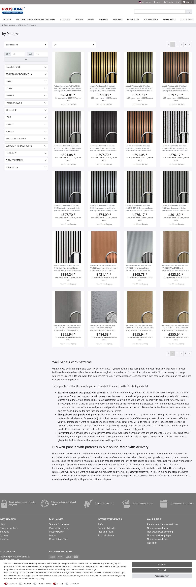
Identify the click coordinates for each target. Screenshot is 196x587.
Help (2, 524)
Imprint (52, 535)
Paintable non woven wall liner (162, 524)
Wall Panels (65, 19)
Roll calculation (106, 535)
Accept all (162, 564)
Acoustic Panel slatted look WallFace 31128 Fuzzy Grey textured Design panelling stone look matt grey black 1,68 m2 (176, 208)
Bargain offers (187, 19)
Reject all (162, 570)
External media (44, 583)
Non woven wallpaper (158, 528)
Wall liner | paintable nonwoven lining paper (35, 19)
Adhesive (79, 19)
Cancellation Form (58, 539)
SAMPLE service (169, 19)
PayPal (60, 583)
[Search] (188, 11)
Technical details (106, 528)
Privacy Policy (56, 532)
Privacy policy (38, 578)
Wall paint (103, 19)
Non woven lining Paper (159, 535)
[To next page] (185, 44)
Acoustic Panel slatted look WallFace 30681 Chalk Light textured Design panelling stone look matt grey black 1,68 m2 (68, 268)
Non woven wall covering (160, 532)
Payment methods (9, 528)
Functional (74, 583)
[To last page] (189, 44)
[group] (68, 67)
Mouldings (117, 19)
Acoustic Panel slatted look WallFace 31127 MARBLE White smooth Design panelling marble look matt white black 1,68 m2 (175, 148)
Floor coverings (151, 19)
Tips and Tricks (105, 532)
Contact (4, 535)
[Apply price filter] (26, 59)
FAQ (100, 524)
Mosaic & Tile (133, 19)
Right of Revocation (59, 528)
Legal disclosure (84, 575)
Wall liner (152, 543)
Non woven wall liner (157, 539)
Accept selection (162, 576)
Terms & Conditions (59, 524)
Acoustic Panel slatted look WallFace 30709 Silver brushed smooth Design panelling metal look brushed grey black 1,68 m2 (103, 208)
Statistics (27, 583)
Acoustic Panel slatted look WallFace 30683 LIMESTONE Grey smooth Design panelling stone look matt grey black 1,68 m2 (140, 208)
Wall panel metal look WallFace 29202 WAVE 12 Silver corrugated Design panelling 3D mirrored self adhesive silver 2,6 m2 (139, 268)
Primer (91, 19)
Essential (13, 583)
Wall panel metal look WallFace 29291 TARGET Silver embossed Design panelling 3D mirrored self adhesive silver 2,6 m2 (103, 328)
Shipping (73, 104)
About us (4, 539)
